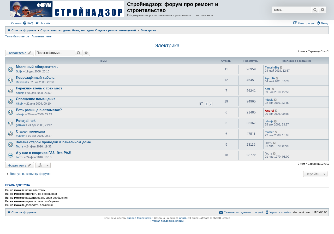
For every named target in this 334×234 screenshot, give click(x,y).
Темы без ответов (17, 36)
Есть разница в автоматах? (39, 110)
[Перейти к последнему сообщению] (281, 67)
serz (268, 88)
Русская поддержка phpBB (167, 220)
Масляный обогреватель (37, 67)
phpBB (183, 217)
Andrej (269, 110)
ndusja (20, 92)
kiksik (19, 103)
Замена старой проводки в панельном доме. (54, 142)
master (20, 135)
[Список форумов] (67, 9)
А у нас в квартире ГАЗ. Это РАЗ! (43, 153)
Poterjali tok (25, 121)
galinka (20, 125)
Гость (19, 146)
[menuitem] (28, 23)
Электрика (167, 45)
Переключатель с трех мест (39, 88)
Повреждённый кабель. (36, 77)
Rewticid (21, 82)
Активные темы (42, 36)
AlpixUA (270, 78)
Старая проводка (30, 131)
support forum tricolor (139, 217)
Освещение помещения (36, 99)
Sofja (19, 71)
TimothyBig (272, 67)
